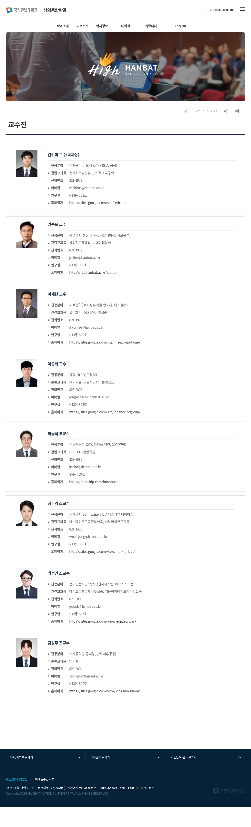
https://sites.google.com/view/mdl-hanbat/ (102, 551)
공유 (226, 111)
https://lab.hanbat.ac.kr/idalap (92, 272)
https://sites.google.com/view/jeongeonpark (102, 621)
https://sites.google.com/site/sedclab (97, 202)
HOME (186, 111)
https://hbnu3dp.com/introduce (93, 481)
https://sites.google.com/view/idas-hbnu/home (105, 690)
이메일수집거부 (44, 779)
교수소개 (200, 111)
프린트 (237, 111)
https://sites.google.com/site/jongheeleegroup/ (104, 411)
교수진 (214, 111)
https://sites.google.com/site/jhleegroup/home (104, 342)
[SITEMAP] (242, 9)
